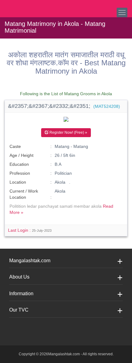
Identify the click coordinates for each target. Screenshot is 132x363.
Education (19, 164)
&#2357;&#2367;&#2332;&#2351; (64, 106)
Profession (20, 173)
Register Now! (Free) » (68, 132)
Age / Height (21, 155)
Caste (15, 146)
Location (18, 182)
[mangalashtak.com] (35, 6)
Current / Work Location (24, 194)
